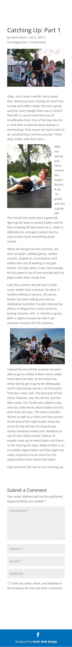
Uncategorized (17, 42)
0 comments (38, 42)
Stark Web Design (45, 641)
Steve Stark (18, 37)
